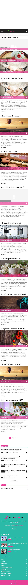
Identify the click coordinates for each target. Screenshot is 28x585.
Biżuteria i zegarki (4, 569)
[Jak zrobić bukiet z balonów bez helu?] (14, 59)
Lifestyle (2, 565)
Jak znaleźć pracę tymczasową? (14, 549)
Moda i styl (3, 471)
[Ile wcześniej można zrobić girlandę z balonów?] (14, 48)
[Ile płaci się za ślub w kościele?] (14, 70)
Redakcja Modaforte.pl (8, 452)
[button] (26, 31)
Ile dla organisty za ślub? (9, 152)
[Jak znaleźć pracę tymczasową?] (4, 551)
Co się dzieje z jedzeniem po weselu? (13, 329)
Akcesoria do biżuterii (5, 571)
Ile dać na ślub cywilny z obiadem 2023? (12, 79)
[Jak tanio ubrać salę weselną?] (14, 233)
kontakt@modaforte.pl (19, 525)
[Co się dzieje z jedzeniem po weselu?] (14, 338)
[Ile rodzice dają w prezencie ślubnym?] (14, 304)
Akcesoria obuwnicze (5, 575)
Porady (2, 460)
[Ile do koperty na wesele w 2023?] (14, 410)
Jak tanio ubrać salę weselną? (11, 223)
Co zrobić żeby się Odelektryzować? (12, 187)
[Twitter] (15, 529)
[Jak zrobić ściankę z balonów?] (14, 374)
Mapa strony (14, 581)
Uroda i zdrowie (4, 563)
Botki (2, 477)
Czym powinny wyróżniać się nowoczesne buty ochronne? (13, 464)
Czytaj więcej (3, 111)
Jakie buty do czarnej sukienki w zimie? (9, 476)
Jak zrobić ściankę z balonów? (11, 364)
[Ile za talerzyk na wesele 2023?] (14, 268)
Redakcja (2, 97)
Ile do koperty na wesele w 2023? (12, 400)
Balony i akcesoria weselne (5, 47)
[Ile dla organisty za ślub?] (14, 161)
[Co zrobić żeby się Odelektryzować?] (14, 197)
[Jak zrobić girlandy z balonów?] (14, 126)
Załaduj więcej (13, 480)
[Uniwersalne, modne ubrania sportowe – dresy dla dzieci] (4, 545)
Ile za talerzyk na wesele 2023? (11, 259)
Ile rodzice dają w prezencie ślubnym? (13, 294)
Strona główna (3, 34)
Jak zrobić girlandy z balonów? (11, 116)
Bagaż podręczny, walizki (6, 573)
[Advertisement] (14, 15)
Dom (2, 452)
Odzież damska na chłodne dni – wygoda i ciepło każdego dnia (14, 470)
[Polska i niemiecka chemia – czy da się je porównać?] (4, 538)
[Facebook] (12, 529)
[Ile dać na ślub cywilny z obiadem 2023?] (14, 90)
